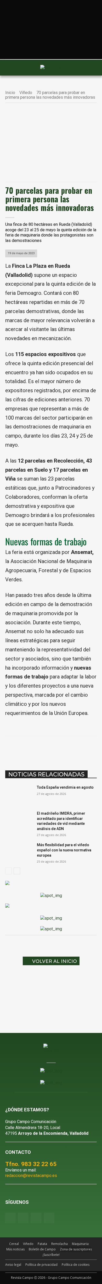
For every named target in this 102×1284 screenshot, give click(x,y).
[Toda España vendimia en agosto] (19, 794)
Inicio (10, 92)
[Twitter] (49, 1218)
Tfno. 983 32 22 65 (30, 1164)
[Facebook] (27, 749)
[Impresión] (87, 749)
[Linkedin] (63, 749)
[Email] (75, 749)
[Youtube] (36, 1218)
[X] (39, 749)
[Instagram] (23, 1218)
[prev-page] (8, 871)
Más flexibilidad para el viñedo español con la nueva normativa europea (64, 850)
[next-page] (17, 871)
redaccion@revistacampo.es (31, 1175)
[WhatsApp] (51, 749)
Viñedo (25, 92)
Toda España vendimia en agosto (65, 787)
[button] (11, 67)
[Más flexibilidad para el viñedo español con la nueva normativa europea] (19, 852)
